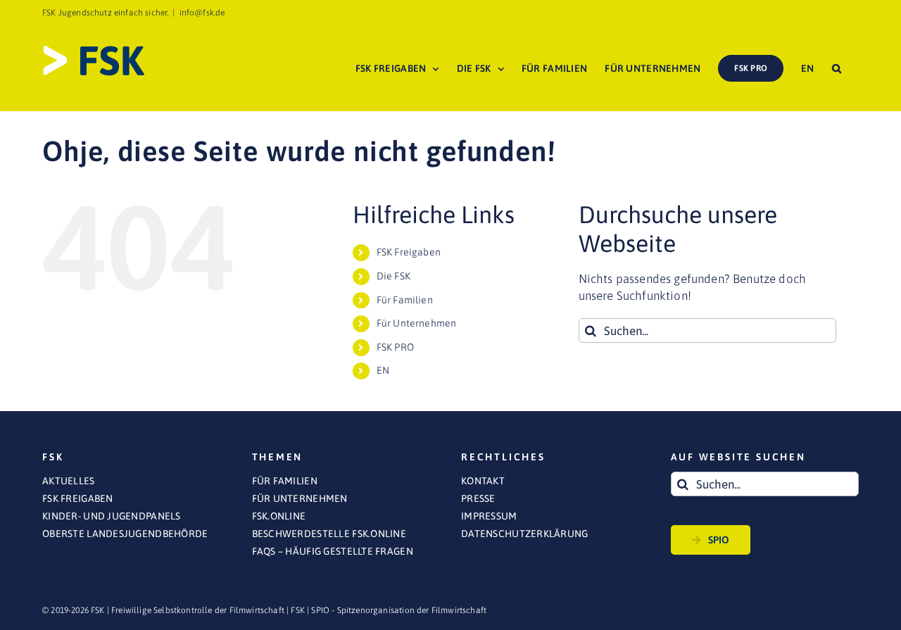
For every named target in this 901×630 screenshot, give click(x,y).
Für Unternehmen (417, 323)
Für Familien (405, 299)
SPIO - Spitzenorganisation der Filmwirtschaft (398, 610)
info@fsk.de (202, 13)
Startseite (684, 124)
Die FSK (393, 276)
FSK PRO (395, 347)
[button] (836, 68)
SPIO (719, 540)
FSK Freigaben (409, 252)
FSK (298, 610)
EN (383, 370)
